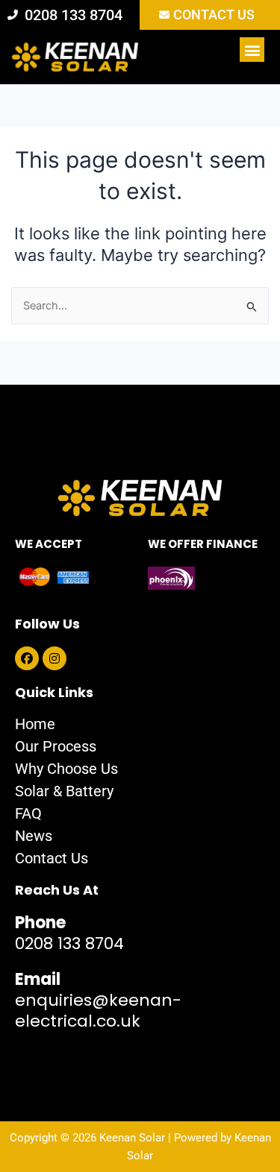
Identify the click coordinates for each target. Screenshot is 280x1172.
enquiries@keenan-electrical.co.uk (98, 1000)
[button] (252, 49)
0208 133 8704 (69, 933)
